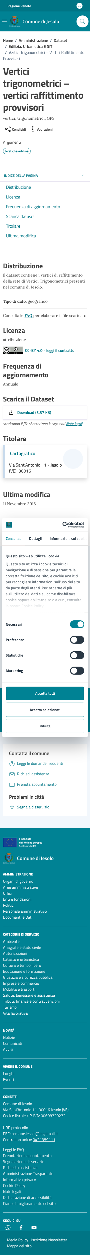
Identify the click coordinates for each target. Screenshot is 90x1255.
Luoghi (8, 1073)
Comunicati (12, 1043)
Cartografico (22, 453)
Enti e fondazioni (17, 899)
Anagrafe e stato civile (22, 947)
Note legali (74, 424)
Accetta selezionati (45, 709)
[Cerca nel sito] (82, 21)
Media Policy (17, 1240)
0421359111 (44, 1140)
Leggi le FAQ (13, 1150)
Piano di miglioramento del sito (29, 1203)
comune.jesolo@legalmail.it (35, 1134)
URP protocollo (15, 1128)
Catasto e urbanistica (21, 959)
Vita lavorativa (15, 1013)
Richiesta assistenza (20, 1167)
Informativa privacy (19, 1179)
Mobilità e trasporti (19, 989)
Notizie (9, 1037)
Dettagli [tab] (35, 538)
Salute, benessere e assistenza (29, 995)
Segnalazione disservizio (23, 1161)
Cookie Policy (14, 1185)
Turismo (9, 1007)
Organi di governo (18, 881)
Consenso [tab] (14, 538)
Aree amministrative (20, 887)
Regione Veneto (19, 5)
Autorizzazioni (15, 953)
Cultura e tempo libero (22, 965)
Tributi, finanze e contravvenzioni (31, 1001)
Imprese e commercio (21, 983)
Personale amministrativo (25, 911)
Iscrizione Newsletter (49, 1240)
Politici (8, 905)
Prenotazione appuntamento (27, 1155)
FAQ (28, 315)
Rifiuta (45, 726)
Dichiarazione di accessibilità (27, 1197)
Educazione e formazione (24, 971)
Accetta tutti (45, 693)
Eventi (8, 1079)
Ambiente (11, 941)
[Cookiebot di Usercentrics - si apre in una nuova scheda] (63, 524)
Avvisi (8, 1049)
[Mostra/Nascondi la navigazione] (5, 21)
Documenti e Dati (17, 917)
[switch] (77, 640)
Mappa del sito (19, 1246)
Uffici (7, 893)
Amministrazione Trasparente (28, 1173)
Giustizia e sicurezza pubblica (27, 977)
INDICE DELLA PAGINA (21, 175)
